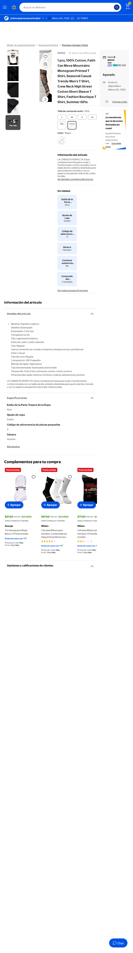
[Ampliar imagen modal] (45, 64)
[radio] (61, 117)
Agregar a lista (119, 101)
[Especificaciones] (92, 398)
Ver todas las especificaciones (72, 290)
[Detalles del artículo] (92, 314)
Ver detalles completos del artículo (75, 179)
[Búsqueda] (116, 7)
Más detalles (13, 446)
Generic (61, 52)
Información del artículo (23, 302)
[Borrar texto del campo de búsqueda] (112, 7)
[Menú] (5, 7)
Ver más (122, 64)
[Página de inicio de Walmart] (14, 7)
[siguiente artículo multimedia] (45, 99)
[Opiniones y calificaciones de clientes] (92, 565)
